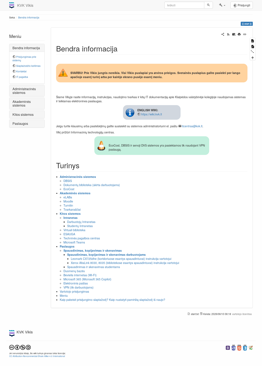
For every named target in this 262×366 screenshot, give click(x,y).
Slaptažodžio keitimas (28, 65)
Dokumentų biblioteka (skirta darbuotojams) (91, 185)
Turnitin (68, 205)
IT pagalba (22, 76)
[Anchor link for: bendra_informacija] (121, 48)
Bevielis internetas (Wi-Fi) (80, 275)
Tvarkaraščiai (72, 209)
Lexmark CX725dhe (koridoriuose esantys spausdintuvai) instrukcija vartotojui (121, 259)
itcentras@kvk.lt (192, 126)
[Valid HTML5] (239, 347)
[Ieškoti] (208, 5)
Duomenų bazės (74, 271)
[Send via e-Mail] (234, 34)
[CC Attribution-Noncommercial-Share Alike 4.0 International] (20, 347)
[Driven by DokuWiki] (251, 347)
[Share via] (223, 34)
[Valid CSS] (245, 347)
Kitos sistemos (70, 213)
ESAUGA (69, 234)
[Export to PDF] (252, 46)
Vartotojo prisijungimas (74, 291)
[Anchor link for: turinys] (83, 165)
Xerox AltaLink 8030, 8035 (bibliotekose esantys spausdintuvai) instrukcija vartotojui (125, 263)
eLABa (67, 197)
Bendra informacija (28, 17)
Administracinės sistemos (78, 177)
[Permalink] (244, 34)
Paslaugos (67, 246)
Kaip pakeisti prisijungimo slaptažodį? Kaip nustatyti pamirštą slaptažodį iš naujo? (112, 300)
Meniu (64, 295)
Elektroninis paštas (75, 283)
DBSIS (67, 181)
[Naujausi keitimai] (228, 34)
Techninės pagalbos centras (81, 238)
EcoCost (68, 189)
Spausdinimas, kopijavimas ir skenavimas (92, 250)
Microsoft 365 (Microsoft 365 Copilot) (87, 279)
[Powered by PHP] (234, 347)
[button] (222, 5)
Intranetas (70, 218)
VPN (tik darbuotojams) (78, 287)
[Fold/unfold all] (252, 51)
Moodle (68, 201)
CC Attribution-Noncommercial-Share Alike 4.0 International (37, 356)
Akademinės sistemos (75, 193)
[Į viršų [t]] (252, 57)
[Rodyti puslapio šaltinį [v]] (252, 40)
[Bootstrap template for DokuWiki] (228, 347)
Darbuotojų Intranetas (81, 222)
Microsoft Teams (74, 242)
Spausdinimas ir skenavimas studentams (93, 267)
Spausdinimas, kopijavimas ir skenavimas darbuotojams (106, 254)
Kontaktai (21, 71)
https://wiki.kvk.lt (151, 114)
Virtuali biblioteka (74, 230)
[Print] (239, 34)
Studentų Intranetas (80, 226)
